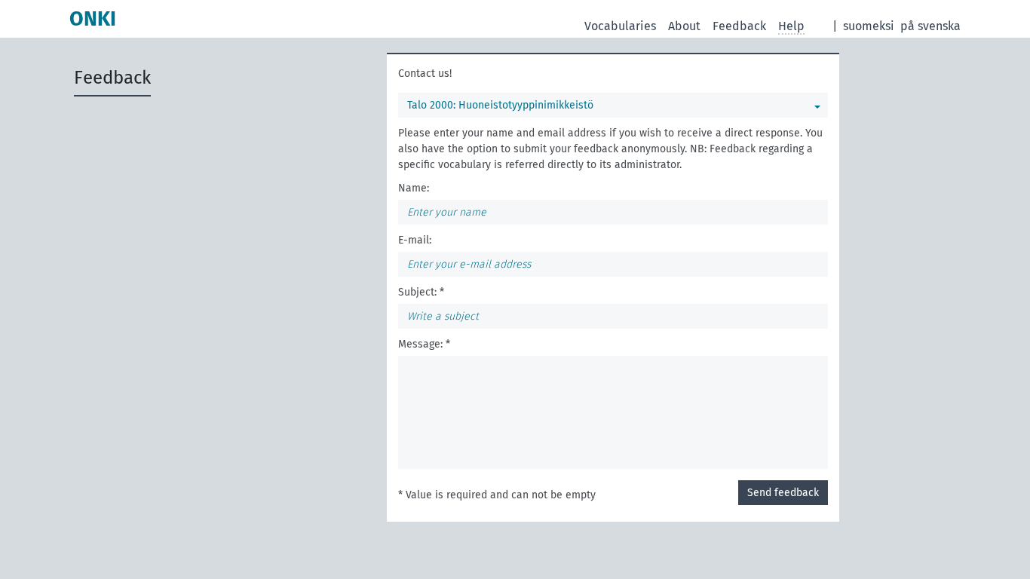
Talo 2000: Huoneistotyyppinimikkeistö (500, 105)
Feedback (739, 26)
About (684, 26)
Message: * (424, 344)
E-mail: (414, 240)
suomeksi (868, 26)
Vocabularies (620, 26)
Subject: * (421, 292)
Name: (413, 188)
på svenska (930, 26)
